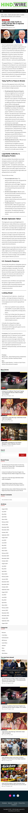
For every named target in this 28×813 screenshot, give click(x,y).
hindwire (4, 683)
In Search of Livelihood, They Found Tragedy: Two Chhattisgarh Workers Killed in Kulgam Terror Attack (13, 393)
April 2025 (4, 548)
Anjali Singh (5, 27)
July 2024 (4, 566)
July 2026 (4, 511)
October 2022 (5, 618)
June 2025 (4, 542)
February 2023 (5, 607)
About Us (10, 803)
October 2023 (5, 587)
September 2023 (5, 589)
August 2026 (5, 509)
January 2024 (5, 579)
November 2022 (5, 615)
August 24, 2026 (10, 683)
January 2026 (5, 524)
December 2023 (5, 581)
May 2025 (4, 545)
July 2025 (4, 540)
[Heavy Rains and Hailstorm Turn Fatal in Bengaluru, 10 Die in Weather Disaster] (14, 432)
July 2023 (4, 594)
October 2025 (5, 532)
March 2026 (4, 519)
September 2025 (5, 535)
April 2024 (4, 571)
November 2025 (5, 529)
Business (4, 632)
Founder (15, 803)
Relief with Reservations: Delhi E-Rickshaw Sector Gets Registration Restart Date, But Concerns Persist (14, 489)
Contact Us (14, 804)
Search (3, 450)
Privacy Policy (22, 803)
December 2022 (5, 613)
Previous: (14, 356)
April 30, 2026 (10, 445)
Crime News (4, 635)
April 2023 (4, 602)
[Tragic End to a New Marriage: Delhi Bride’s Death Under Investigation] (14, 407)
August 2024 (5, 563)
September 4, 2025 (11, 27)
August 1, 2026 (11, 395)
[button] (2, 10)
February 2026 (5, 522)
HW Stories (4, 640)
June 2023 (4, 597)
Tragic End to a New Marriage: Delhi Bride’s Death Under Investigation (13, 478)
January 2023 (5, 610)
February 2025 (5, 553)
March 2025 (4, 550)
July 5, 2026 (10, 420)
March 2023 (4, 605)
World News (4, 653)
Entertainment (5, 637)
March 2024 (4, 574)
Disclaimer (4, 803)
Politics (7, 19)
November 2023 (5, 584)
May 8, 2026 (9, 760)
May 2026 (4, 514)
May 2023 (4, 600)
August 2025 (5, 537)
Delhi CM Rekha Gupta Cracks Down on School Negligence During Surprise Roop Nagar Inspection (13, 484)
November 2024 (5, 558)
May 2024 (4, 568)
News (3, 19)
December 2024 (5, 555)
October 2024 (5, 561)
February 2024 (5, 576)
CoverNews (10, 810)
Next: (13, 362)
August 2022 (5, 623)
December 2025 (5, 527)
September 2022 (5, 620)
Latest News (4, 414)
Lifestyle (4, 645)
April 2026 (4, 516)
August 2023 (5, 592)
